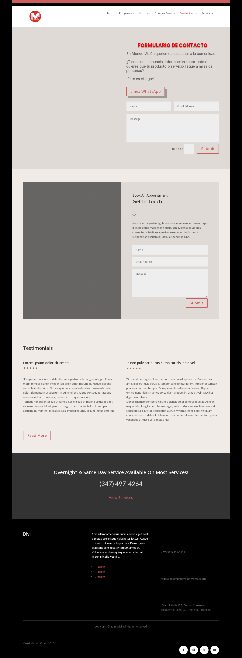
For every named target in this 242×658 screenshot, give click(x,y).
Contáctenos (188, 13)
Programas (126, 13)
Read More (37, 435)
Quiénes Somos (164, 13)
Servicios (207, 13)
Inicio (110, 13)
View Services (121, 497)
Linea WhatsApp (145, 91)
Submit (208, 148)
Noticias (144, 13)
